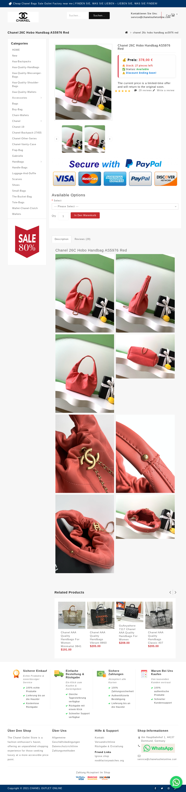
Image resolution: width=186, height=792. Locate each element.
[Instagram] (168, 788)
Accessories (19, 97)
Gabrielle (17, 156)
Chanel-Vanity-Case (24, 144)
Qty (54, 215)
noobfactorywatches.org (109, 760)
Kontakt (99, 737)
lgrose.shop (102, 756)
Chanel (16, 121)
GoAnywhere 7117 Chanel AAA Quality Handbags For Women (128, 632)
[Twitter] (162, 788)
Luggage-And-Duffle (24, 173)
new (14, 55)
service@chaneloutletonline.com (157, 759)
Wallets (16, 214)
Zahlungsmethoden (63, 750)
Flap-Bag (17, 150)
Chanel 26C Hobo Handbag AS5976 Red (91, 250)
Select (58, 200)
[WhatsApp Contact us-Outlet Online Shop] (176, 782)
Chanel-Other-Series (24, 138)
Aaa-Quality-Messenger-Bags (27, 75)
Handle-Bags (20, 167)
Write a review (165, 90)
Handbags (18, 161)
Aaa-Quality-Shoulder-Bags (25, 84)
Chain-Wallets (20, 115)
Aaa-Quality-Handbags (25, 67)
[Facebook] (155, 788)
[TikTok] (175, 788)
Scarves (17, 179)
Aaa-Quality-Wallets (24, 92)
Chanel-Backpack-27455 (27, 132)
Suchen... (99, 15)
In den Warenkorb (85, 215)
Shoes (16, 185)
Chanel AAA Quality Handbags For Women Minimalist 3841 (71, 639)
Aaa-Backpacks (21, 61)
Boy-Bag (17, 109)
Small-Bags (19, 190)
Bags (15, 103)
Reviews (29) (82, 239)
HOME (16, 49)
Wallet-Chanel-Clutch (25, 208)
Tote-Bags (18, 202)
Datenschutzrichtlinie (65, 746)
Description (61, 239)
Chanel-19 (18, 126)
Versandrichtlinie (105, 742)
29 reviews (145, 90)
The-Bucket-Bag (22, 196)
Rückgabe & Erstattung (109, 746)
